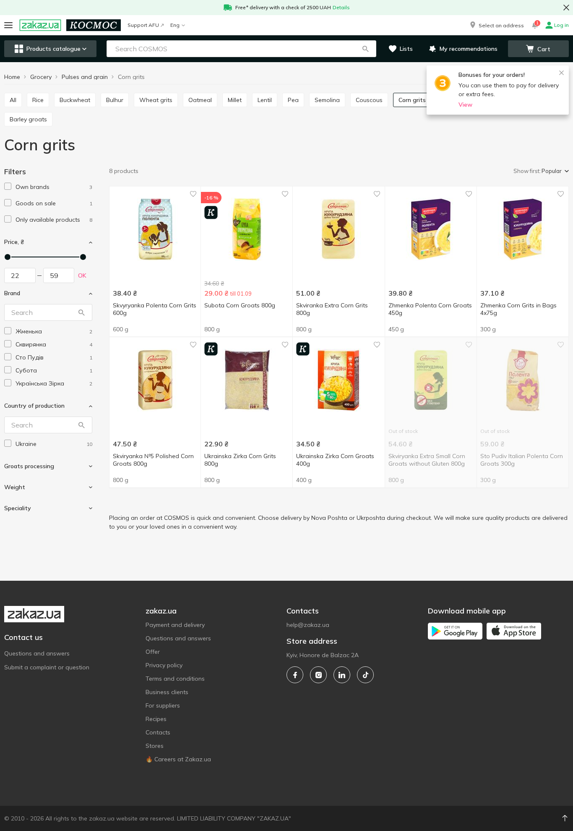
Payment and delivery (175, 625)
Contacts (158, 732)
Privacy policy (164, 665)
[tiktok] (365, 674)
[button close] (566, 7)
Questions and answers (37, 653)
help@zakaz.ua (307, 625)
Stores (155, 746)
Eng (175, 25)
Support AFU (143, 25)
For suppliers (163, 705)
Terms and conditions (175, 678)
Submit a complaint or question (46, 667)
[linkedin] (341, 674)
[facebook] (294, 674)
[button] (496, 25)
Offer (153, 651)
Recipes (156, 719)
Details (341, 7)
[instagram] (318, 674)
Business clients (167, 692)
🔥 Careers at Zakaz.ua (178, 759)
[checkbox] (7, 186)
